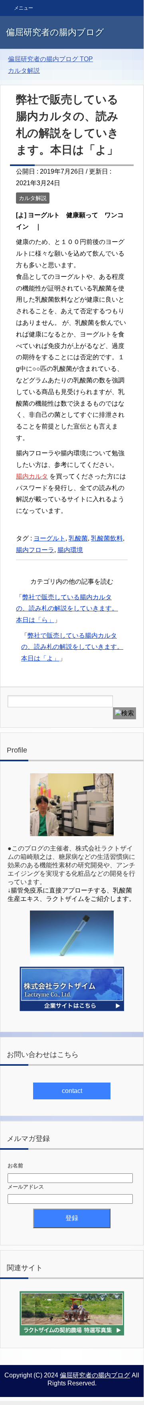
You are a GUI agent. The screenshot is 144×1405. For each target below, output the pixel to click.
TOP (50, 59)
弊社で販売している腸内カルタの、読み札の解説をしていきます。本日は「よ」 (72, 647)
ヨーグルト (49, 538)
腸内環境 (70, 549)
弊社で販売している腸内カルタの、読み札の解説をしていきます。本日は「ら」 (67, 609)
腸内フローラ (35, 549)
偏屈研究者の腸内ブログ (55, 32)
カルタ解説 (33, 198)
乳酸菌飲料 (107, 538)
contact (72, 1090)
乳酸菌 (78, 538)
